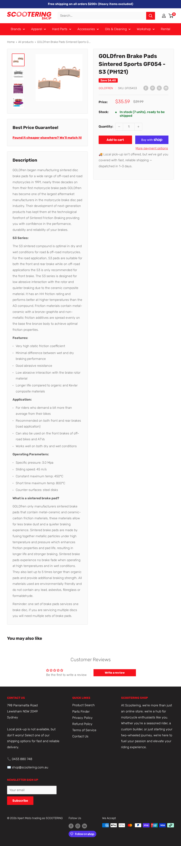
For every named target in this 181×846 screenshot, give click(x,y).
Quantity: (106, 126)
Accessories (86, 29)
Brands (16, 29)
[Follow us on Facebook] (71, 825)
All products (26, 42)
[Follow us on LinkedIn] (84, 825)
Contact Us (80, 736)
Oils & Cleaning (116, 29)
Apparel (36, 29)
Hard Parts (59, 29)
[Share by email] (166, 88)
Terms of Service (84, 730)
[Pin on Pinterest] (152, 88)
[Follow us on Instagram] (77, 825)
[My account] (164, 16)
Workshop (144, 29)
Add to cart (115, 140)
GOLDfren (106, 88)
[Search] (150, 16)
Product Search (83, 705)
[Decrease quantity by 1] (119, 126)
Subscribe (20, 801)
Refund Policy (82, 724)
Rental (165, 29)
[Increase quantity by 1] (138, 126)
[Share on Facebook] (145, 88)
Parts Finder (81, 711)
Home (11, 42)
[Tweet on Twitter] (159, 88)
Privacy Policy (82, 718)
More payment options (152, 148)
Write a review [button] (115, 672)
